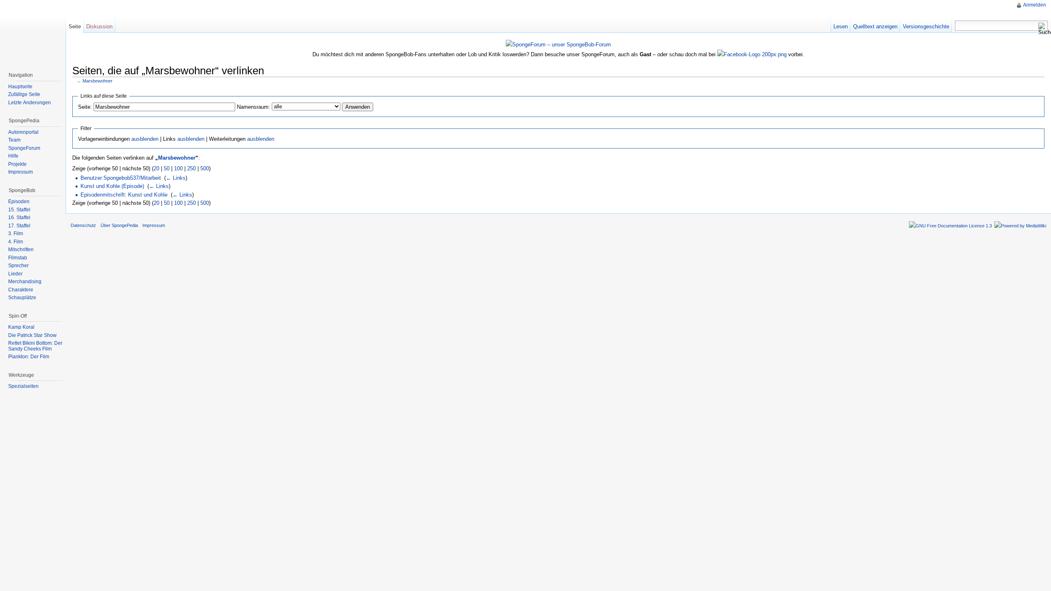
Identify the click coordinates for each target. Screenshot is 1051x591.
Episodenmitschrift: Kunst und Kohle (124, 195)
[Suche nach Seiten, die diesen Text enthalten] (1042, 29)
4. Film (15, 242)
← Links (176, 178)
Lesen (840, 26)
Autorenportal (23, 132)
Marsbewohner (97, 80)
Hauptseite (20, 86)
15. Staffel (19, 210)
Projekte (17, 164)
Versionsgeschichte (926, 26)
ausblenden (144, 139)
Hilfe (13, 156)
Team (14, 140)
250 (191, 168)
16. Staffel (19, 217)
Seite (75, 26)
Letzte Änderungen (29, 102)
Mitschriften (21, 249)
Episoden (19, 201)
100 (178, 168)
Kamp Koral (21, 327)
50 (167, 168)
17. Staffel (19, 226)
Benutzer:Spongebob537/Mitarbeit (120, 178)
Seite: (85, 107)
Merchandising (24, 281)
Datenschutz (83, 225)
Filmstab (17, 258)
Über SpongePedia (119, 225)
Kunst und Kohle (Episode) (112, 186)
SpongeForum (24, 148)
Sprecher (18, 265)
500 (204, 168)
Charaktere (20, 290)
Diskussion (99, 26)
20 (156, 168)
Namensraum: (253, 107)
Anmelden (1034, 5)
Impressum (20, 172)
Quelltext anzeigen (875, 26)
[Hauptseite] (33, 33)
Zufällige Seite (24, 94)
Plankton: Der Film (28, 357)
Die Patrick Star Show (32, 335)
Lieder (15, 274)
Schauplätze (22, 297)
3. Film (15, 233)
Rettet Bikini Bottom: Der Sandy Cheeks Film (35, 346)
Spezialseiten (23, 386)
